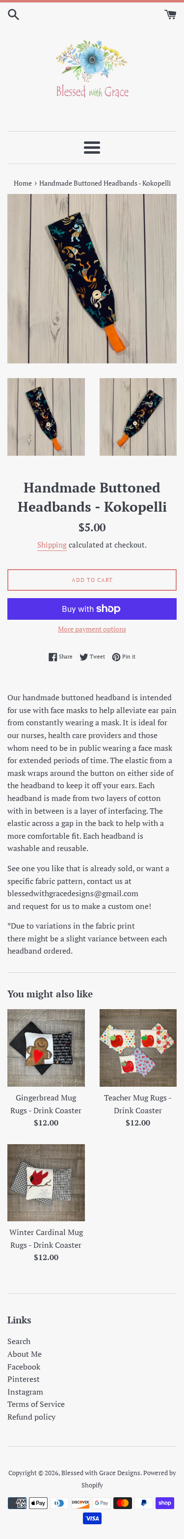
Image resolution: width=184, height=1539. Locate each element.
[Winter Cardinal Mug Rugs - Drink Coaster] (46, 1183)
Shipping (52, 545)
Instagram (25, 1391)
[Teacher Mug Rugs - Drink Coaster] (138, 1048)
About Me (24, 1353)
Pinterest (23, 1379)
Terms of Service (36, 1404)
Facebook (23, 1366)
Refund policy (31, 1416)
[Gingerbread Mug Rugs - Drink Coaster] (46, 1048)
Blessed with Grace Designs (100, 1473)
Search (18, 1341)
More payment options (92, 628)
